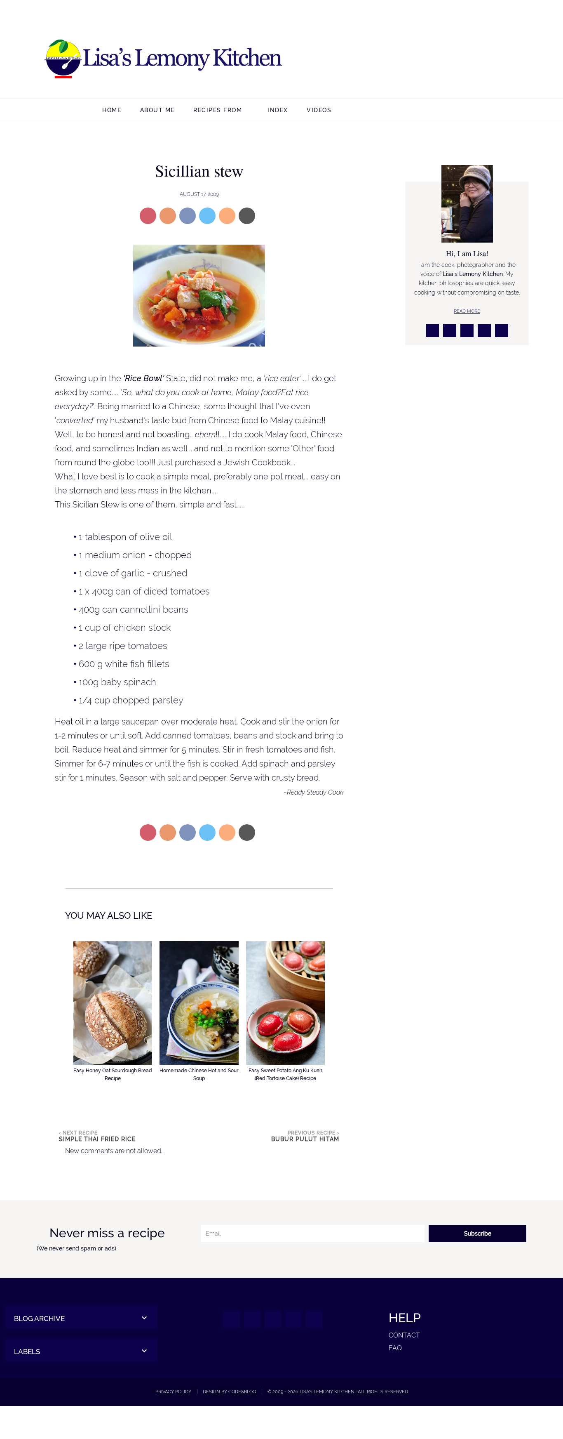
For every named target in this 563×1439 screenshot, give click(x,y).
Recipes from (217, 110)
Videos (319, 110)
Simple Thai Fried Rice (97, 1139)
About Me (157, 110)
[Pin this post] (148, 216)
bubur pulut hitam (305, 1139)
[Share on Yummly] (168, 216)
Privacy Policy (173, 1391)
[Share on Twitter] (207, 216)
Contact (404, 1335)
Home (111, 110)
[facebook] (432, 60)
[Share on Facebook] (187, 216)
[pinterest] (491, 60)
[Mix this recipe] (227, 216)
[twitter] (472, 60)
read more (467, 311)
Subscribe (477, 1233)
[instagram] (452, 60)
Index (277, 110)
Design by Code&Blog (229, 1391)
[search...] (506, 111)
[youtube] (511, 60)
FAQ (395, 1348)
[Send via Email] (247, 216)
